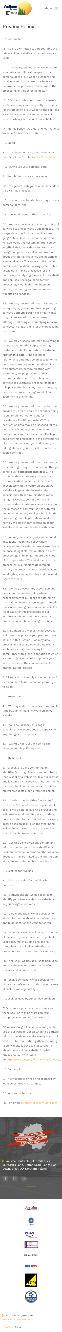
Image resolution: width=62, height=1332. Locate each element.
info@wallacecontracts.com (39, 1102)
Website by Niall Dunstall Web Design (17, 1319)
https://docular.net (45, 157)
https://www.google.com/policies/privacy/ (33, 1059)
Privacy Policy (8, 1327)
